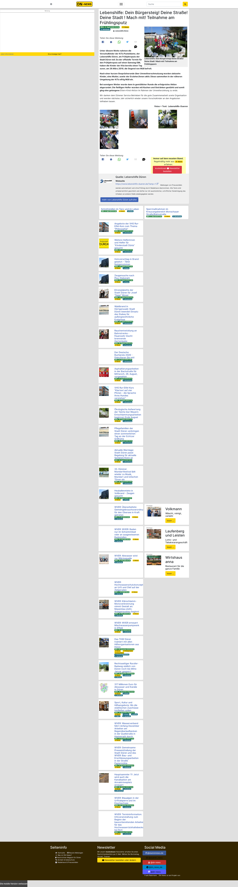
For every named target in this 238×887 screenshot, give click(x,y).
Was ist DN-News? (64, 855)
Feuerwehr (128, 345)
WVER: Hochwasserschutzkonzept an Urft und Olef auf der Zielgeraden (128, 586)
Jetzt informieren (7, 54)
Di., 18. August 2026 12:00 (124, 481)
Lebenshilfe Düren (121, 31)
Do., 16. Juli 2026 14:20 (123, 560)
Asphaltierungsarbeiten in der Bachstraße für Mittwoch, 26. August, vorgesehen (126, 372)
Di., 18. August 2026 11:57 (124, 498)
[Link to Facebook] (103, 41)
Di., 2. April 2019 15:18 (110, 27)
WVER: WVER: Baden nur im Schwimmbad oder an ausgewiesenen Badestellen (126, 533)
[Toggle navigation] (121, 4)
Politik (127, 693)
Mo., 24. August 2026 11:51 (124, 266)
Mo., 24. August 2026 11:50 (124, 280)
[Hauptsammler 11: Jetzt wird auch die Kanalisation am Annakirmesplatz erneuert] (104, 778)
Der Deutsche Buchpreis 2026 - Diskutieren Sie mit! (124, 355)
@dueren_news (155, 857)
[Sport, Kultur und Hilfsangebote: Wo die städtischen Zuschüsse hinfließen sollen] (104, 706)
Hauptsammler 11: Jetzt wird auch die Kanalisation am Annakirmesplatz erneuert (126, 779)
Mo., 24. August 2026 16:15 (124, 250)
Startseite (61, 853)
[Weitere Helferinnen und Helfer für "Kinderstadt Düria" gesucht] (104, 243)
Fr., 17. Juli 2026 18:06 (122, 517)
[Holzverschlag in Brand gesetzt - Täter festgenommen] (104, 262)
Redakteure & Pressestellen (67, 862)
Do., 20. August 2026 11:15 (124, 419)
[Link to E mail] (136, 41)
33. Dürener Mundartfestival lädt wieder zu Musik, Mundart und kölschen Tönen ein (126, 474)
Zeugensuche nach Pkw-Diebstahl (124, 276)
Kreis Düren (120, 652)
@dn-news (155, 862)
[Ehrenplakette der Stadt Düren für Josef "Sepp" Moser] (104, 293)
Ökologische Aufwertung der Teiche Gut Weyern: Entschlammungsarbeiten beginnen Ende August (127, 413)
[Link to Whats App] (119, 41)
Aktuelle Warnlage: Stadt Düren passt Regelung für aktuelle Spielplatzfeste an (125, 454)
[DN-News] (85, 4)
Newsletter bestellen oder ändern (120, 860)
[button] (165, 42)
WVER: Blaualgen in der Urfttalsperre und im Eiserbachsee (126, 800)
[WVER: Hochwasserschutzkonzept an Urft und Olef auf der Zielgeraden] (104, 585)
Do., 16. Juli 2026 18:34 (123, 539)
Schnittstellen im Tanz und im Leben (120, 209)
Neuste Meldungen (76, 853)
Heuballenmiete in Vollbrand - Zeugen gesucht (124, 493)
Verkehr (118, 677)
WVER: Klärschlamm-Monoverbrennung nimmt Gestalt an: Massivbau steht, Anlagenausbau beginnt (126, 606)
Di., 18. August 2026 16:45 (124, 460)
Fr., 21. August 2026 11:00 (124, 359)
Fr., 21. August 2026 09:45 (124, 378)
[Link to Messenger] (111, 41)
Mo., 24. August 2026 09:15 (124, 321)
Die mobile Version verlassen (13, 883)
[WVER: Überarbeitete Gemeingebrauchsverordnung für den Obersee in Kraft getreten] (104, 510)
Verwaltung (177, 216)
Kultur (131, 211)
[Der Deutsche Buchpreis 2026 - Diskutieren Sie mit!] (104, 356)
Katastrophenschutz (122, 654)
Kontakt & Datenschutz (66, 860)
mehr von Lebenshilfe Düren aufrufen (119, 199)
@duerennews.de (155, 853)
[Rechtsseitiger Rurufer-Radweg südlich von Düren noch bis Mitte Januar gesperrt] (104, 667)
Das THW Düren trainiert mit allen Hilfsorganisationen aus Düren (126, 643)
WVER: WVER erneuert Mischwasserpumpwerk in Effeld (126, 625)
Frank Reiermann (150, 875)
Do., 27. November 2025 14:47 (125, 712)
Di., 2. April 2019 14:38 (109, 211)
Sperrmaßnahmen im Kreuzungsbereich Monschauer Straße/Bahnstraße (162, 212)
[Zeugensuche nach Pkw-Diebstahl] (104, 279)
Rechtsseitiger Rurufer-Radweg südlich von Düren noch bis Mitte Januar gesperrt (126, 667)
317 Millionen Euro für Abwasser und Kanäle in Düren (125, 687)
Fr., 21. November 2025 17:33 (125, 738)
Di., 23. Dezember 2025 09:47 (125, 673)
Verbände (106, 29)
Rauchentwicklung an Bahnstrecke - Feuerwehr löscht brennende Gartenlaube (125, 335)
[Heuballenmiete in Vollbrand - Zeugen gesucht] (104, 494)
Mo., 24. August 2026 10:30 (124, 297)
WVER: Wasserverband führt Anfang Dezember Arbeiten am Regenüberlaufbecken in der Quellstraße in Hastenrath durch (126, 730)
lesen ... (170, 520)
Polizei (127, 268)
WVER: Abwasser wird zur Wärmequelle (125, 557)
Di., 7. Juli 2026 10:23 (122, 592)
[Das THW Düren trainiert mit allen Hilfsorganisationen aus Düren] (104, 642)
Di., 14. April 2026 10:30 (123, 630)
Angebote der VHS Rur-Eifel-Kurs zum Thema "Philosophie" (126, 226)
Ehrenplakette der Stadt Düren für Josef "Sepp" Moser (125, 292)
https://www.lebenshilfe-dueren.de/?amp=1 (136, 184)
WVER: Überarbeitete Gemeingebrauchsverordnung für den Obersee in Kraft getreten (130, 511)
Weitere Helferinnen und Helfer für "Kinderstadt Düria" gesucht (124, 244)
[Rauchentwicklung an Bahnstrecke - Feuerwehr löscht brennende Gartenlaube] (104, 334)
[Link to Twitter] (127, 41)
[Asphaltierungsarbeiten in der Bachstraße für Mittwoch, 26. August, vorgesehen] (104, 372)
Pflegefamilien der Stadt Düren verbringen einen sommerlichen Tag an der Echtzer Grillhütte (126, 433)
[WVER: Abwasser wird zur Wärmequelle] (104, 559)
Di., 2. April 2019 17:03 (155, 216)
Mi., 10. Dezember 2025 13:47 (125, 691)
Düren (126, 27)
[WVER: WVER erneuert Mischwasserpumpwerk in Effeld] (104, 626)
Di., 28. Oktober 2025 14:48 (124, 787)
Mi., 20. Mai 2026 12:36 (123, 613)
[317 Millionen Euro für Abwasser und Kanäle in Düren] (104, 688)
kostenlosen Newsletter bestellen (167, 169)
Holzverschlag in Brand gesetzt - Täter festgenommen (126, 262)
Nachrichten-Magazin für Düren (69, 857)
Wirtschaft (119, 790)
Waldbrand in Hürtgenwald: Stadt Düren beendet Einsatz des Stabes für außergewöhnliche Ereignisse (126, 313)
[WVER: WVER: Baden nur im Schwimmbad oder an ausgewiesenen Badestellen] (104, 532)
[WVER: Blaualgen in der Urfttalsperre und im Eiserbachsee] (104, 801)
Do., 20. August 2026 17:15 (124, 400)
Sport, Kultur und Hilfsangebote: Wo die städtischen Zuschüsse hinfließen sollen (126, 706)
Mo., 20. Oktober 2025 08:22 (125, 805)
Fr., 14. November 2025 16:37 (125, 765)
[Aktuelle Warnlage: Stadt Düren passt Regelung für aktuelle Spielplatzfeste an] (104, 453)
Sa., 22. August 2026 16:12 (124, 343)
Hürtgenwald (129, 651)
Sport (118, 716)
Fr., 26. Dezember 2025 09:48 (125, 649)
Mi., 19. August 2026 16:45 (124, 441)
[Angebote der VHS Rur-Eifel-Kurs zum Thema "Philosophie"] (104, 227)
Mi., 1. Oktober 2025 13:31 (124, 832)
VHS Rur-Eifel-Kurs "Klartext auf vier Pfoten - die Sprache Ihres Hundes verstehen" (125, 392)
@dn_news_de (155, 867)
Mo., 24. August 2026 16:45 (124, 231)
